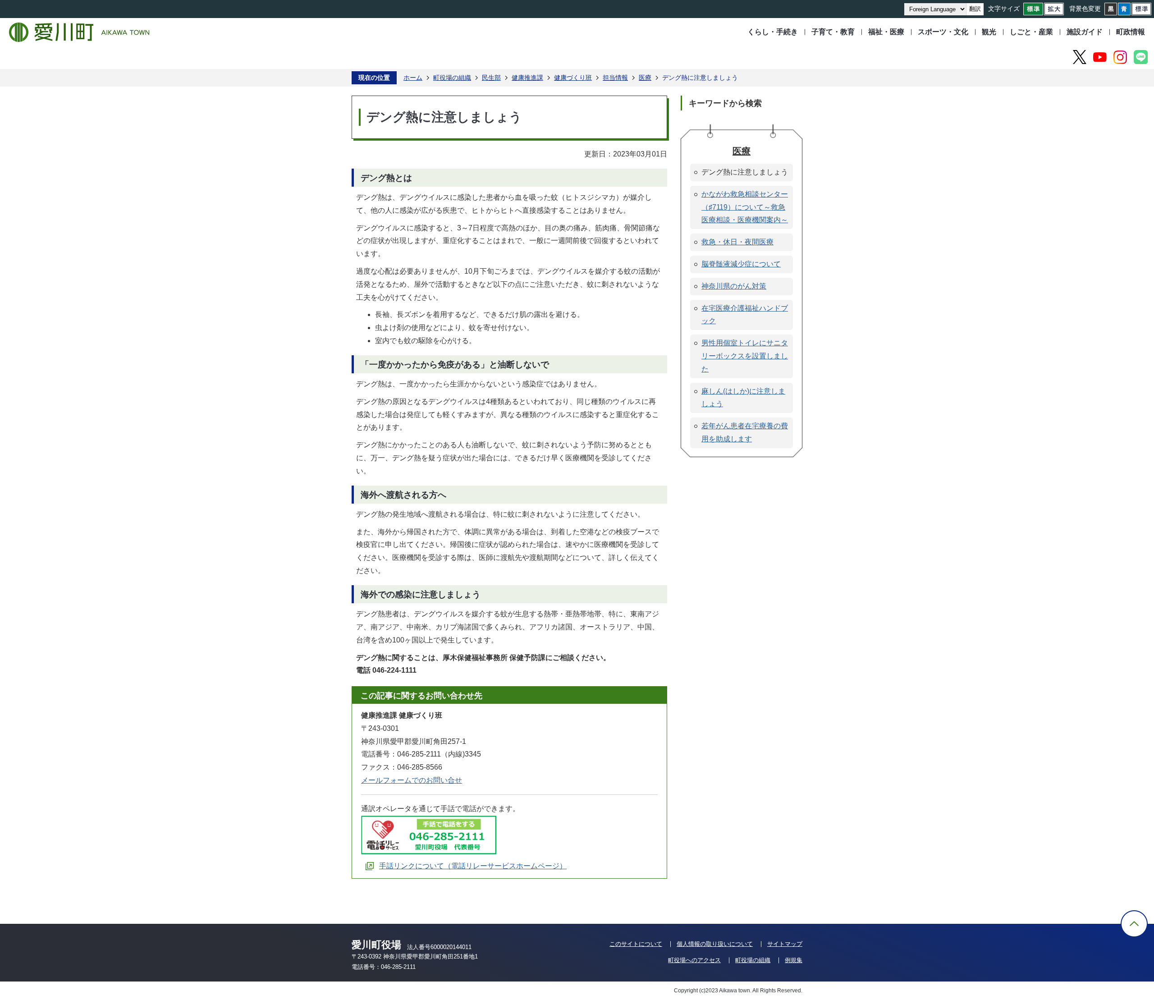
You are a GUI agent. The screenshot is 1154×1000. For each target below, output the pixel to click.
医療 (645, 77)
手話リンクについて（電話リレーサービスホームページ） (473, 866)
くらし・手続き (772, 32)
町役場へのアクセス (694, 960)
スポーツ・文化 (943, 32)
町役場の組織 (452, 77)
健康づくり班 (573, 77)
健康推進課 (527, 77)
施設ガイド (1085, 32)
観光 (989, 32)
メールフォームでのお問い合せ (411, 780)
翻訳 (975, 8)
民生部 (491, 77)
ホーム (412, 77)
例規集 (793, 960)
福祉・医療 (886, 32)
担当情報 (615, 77)
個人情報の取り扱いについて (715, 943)
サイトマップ (784, 943)
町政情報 (1130, 32)
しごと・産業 (1031, 32)
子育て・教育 (833, 32)
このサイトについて (635, 943)
